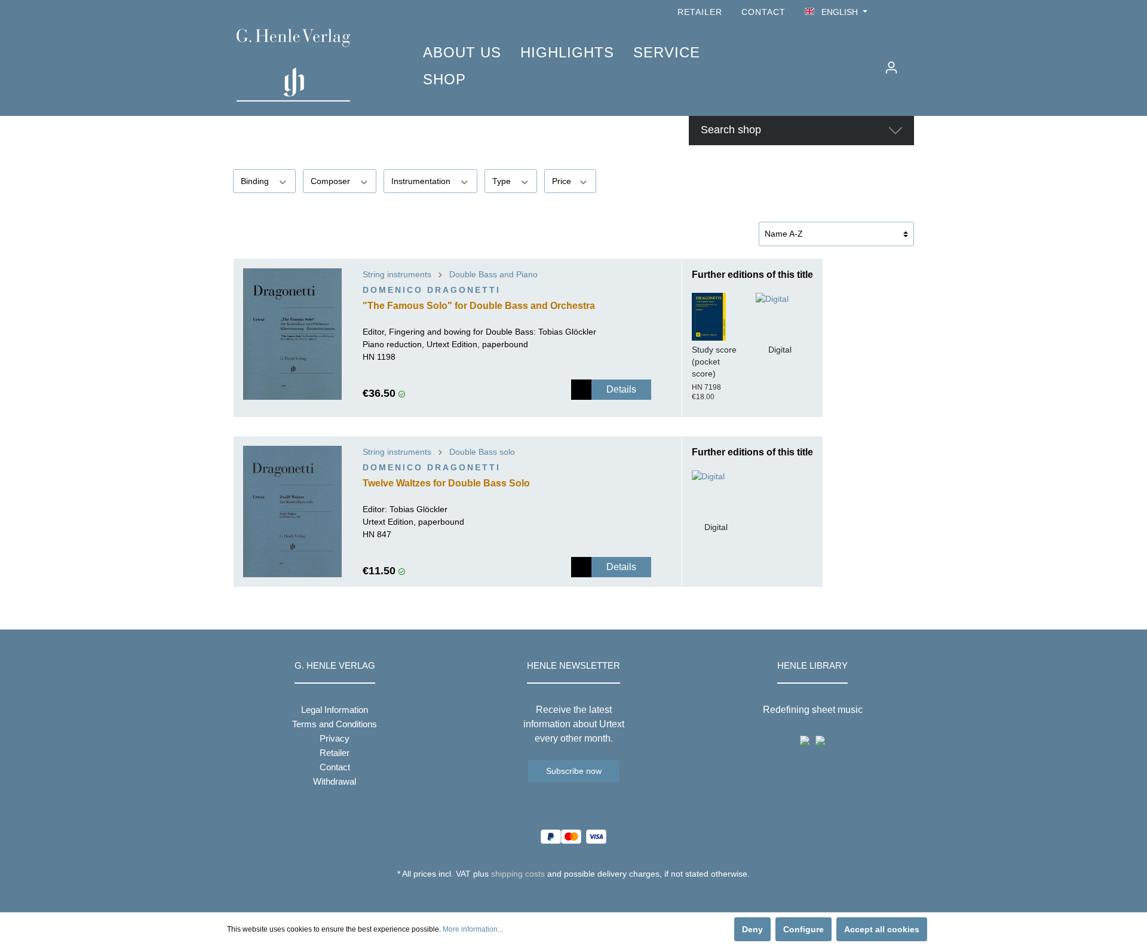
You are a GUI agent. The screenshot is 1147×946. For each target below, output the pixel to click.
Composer (331, 181)
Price (563, 181)
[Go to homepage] (312, 65)
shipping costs (518, 873)
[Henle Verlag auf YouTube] (890, 12)
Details (621, 389)
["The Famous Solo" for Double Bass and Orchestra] (292, 334)
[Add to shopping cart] (581, 389)
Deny (752, 929)
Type (502, 181)
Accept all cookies (881, 929)
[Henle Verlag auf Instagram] (906, 12)
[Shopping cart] (912, 63)
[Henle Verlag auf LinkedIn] (582, 896)
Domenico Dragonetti (432, 290)
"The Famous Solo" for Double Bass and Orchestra (479, 306)
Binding (256, 181)
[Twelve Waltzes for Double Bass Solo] (292, 511)
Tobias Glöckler (567, 331)
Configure (803, 929)
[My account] (891, 67)
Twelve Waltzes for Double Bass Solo (446, 483)
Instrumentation (422, 181)
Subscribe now (574, 771)
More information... (473, 929)
